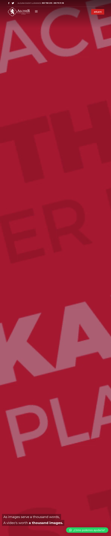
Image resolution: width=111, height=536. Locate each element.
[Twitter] (13, 3)
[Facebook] (9, 3)
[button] (87, 530)
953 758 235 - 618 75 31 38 (53, 3)
